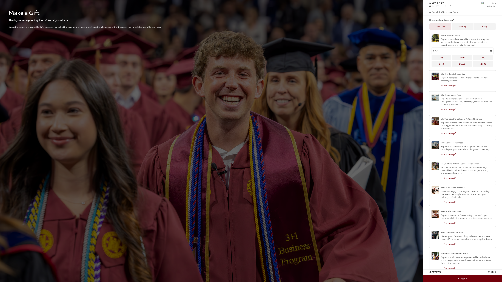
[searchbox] (462, 12)
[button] (440, 26)
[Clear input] (491, 51)
